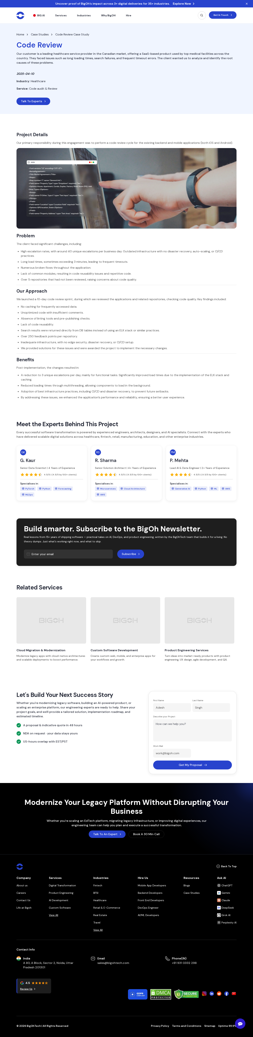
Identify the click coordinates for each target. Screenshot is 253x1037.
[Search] (202, 15)
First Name (158, 700)
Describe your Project (164, 716)
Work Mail (158, 746)
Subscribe (129, 554)
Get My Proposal (190, 765)
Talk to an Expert (105, 834)
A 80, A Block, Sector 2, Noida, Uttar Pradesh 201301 (48, 965)
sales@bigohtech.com (113, 963)
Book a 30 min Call (146, 834)
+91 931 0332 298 (184, 963)
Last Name (197, 700)
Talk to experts (31, 101)
